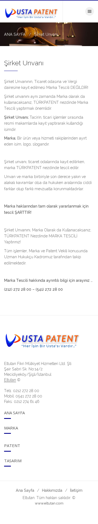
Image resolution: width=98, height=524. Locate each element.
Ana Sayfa (14, 412)
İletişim (76, 490)
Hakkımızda (52, 490)
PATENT (12, 445)
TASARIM (13, 460)
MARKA (11, 428)
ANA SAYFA (15, 34)
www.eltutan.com (49, 503)
